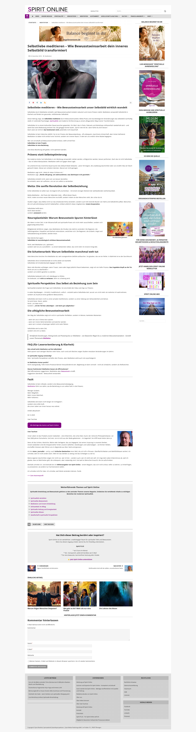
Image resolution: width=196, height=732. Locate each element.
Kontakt (78, 710)
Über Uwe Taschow (82, 704)
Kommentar (32, 628)
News (37, 16)
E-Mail (30, 649)
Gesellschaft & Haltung (109, 16)
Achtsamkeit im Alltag (38, 507)
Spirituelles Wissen (37, 512)
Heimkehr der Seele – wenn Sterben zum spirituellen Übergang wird (49, 694)
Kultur (124, 16)
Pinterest (127, 716)
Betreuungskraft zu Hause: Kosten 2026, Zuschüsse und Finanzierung (49, 691)
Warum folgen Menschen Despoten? (42, 608)
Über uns (79, 697)
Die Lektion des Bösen (108, 608)
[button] (29, 102)
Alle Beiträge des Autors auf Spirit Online (44, 425)
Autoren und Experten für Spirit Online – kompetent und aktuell (95, 685)
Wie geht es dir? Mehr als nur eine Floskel (77, 609)
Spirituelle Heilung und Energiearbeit (44, 509)
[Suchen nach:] (152, 321)
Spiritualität (58, 16)
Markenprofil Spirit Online (84, 707)
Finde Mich (79, 713)
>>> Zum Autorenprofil (35, 475)
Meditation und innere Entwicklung (43, 504)
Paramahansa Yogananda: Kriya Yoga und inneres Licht (45, 687)
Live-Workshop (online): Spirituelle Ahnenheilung (43, 697)
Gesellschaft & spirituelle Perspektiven (44, 515)
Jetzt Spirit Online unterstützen (81, 559)
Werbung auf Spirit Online (84, 682)
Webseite (31, 655)
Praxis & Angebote (137, 16)
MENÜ (27, 17)
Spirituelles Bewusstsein (39, 501)
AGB (125, 692)
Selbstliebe (37, 524)
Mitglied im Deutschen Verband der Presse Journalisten (93, 720)
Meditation (84, 16)
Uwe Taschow (49, 524)
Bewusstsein (71, 16)
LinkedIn (127, 713)
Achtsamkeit (94, 16)
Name (30, 643)
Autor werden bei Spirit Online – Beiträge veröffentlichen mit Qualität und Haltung (97, 690)
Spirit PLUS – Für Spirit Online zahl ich (87, 717)
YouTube (127, 710)
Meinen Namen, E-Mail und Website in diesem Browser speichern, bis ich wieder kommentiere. (62, 661)
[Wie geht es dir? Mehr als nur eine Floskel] (80, 593)
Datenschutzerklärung (131, 685)
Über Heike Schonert (82, 700)
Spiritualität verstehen (38, 498)
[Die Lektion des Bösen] (116, 593)
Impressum (127, 689)
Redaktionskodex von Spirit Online (86, 694)
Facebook (127, 706)
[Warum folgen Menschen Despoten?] (44, 593)
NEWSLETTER (94, 11)
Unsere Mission (46, 16)
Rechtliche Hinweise (130, 682)
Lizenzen (127, 695)
